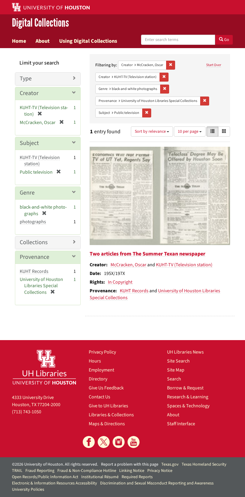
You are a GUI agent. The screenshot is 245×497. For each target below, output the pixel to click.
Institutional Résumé (100, 477)
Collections (34, 242)
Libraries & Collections (111, 415)
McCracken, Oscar (128, 265)
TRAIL (17, 471)
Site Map (175, 370)
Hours (95, 361)
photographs (33, 221)
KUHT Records (134, 291)
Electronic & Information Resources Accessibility (54, 483)
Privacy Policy (102, 352)
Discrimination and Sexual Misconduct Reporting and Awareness (157, 483)
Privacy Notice (159, 471)
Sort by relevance (151, 131)
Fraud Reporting (39, 471)
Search (174, 379)
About (43, 41)
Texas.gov (170, 464)
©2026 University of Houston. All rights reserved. (55, 464)
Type (26, 78)
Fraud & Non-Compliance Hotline (86, 471)
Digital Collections (40, 23)
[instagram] (119, 442)
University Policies (28, 490)
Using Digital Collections (88, 41)
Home (19, 41)
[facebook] (89, 442)
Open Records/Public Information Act (45, 477)
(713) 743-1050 (26, 412)
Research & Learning (187, 397)
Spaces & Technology (188, 406)
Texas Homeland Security (204, 464)
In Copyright (120, 282)
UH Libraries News (185, 352)
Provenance (34, 257)
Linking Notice (131, 471)
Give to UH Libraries (108, 406)
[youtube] (134, 442)
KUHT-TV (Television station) (184, 265)
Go (226, 40)
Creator (29, 93)
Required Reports (137, 477)
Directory (98, 379)
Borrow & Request (185, 388)
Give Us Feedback (106, 388)
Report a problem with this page (129, 464)
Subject (29, 143)
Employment (101, 370)
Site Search (178, 361)
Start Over (213, 65)
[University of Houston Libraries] (44, 367)
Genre (27, 193)
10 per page (188, 131)
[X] (104, 442)
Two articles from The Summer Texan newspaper (147, 254)
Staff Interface (181, 423)
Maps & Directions (107, 423)
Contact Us (99, 397)
